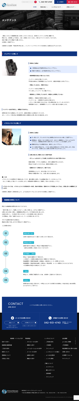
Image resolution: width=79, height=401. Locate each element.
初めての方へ (5, 342)
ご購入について (70, 7)
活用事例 (48, 373)
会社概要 (64, 338)
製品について (12, 322)
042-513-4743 (46, 2)
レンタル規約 (49, 358)
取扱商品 (27, 338)
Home (35, 7)
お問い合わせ (66, 352)
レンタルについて (56, 7)
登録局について (6, 355)
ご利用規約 (65, 345)
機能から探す (30, 358)
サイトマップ (66, 358)
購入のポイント (50, 370)
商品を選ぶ (43, 7)
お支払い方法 (5, 358)
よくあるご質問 (66, 342)
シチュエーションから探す (34, 348)
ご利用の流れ (49, 342)
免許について (5, 352)
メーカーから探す (32, 352)
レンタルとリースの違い (53, 352)
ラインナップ (49, 348)
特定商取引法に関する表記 (69, 348)
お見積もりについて (29, 322)
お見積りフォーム (67, 355)
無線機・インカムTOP (16, 338)
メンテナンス (49, 367)
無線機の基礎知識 (7, 345)
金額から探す (30, 355)
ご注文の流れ (5, 348)
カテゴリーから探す (32, 342)
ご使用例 (48, 345)
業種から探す (30, 345)
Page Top (75, 342)
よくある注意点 (50, 355)
